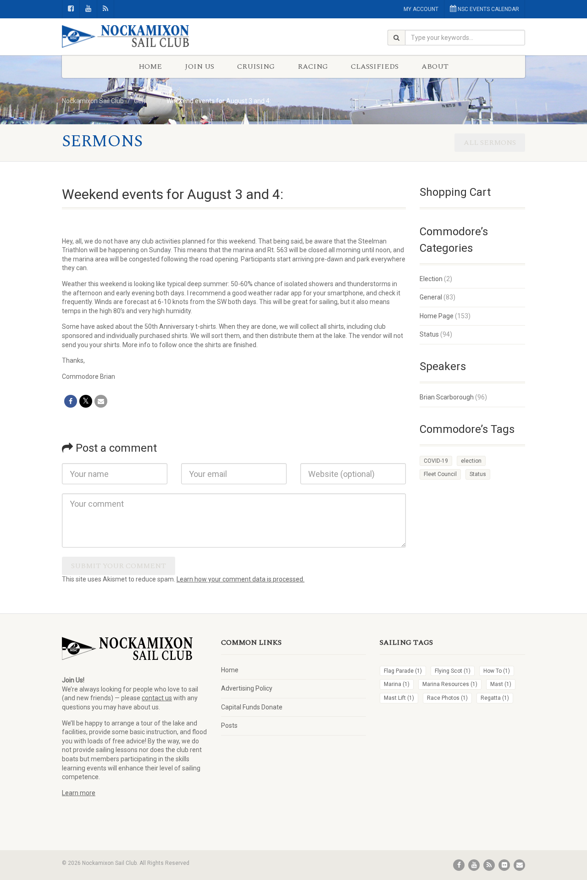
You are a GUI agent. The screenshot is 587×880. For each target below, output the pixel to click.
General (431, 297)
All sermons (490, 142)
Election (431, 278)
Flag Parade (403, 671)
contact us (157, 698)
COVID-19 (436, 461)
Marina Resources (449, 684)
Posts (229, 725)
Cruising (256, 66)
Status (429, 334)
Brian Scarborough (447, 397)
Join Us (199, 66)
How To (496, 671)
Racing (313, 66)
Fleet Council (440, 474)
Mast (500, 684)
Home (150, 66)
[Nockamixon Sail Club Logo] (134, 36)
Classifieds (375, 66)
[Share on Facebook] (70, 401)
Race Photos (447, 698)
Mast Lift (399, 698)
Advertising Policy (246, 688)
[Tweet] (85, 401)
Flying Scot (453, 671)
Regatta (495, 698)
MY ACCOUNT (421, 9)
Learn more (78, 793)
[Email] (100, 401)
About (435, 66)
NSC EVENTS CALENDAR (487, 9)
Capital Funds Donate (251, 707)
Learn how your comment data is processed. (241, 579)
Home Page (437, 316)
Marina (397, 684)
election (471, 461)
